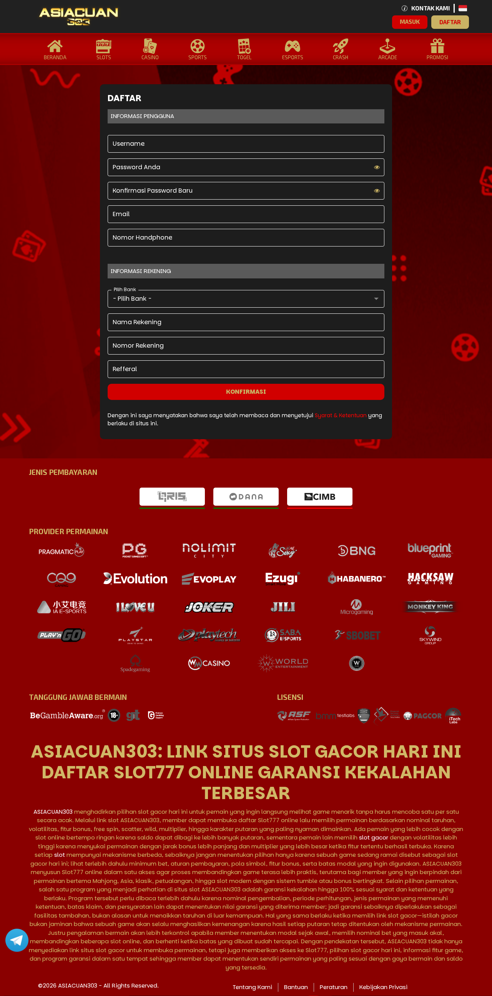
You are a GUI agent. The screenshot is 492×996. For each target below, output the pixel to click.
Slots (103, 57)
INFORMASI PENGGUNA (142, 116)
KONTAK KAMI (430, 8)
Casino (150, 57)
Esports (292, 57)
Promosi (437, 57)
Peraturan (333, 987)
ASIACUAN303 (53, 812)
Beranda (55, 57)
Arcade (387, 57)
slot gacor (373, 837)
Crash (340, 57)
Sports (197, 57)
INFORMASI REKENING (141, 271)
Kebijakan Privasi (383, 987)
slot (59, 855)
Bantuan (296, 987)
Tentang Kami (252, 987)
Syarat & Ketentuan (341, 415)
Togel (244, 57)
